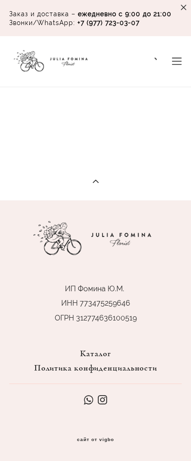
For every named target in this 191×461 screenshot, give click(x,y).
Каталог (95, 354)
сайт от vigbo (95, 439)
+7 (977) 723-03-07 (108, 22)
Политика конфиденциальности (95, 368)
